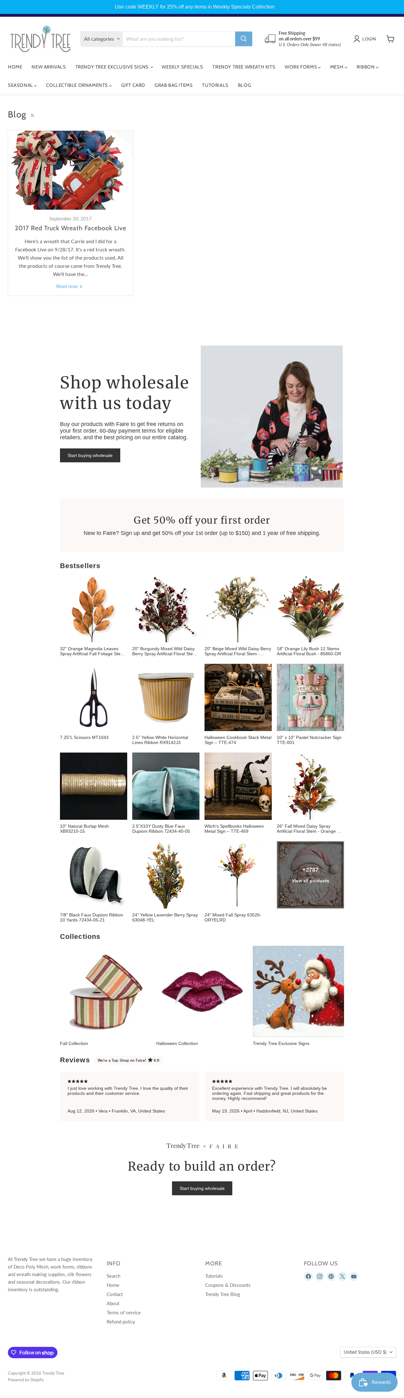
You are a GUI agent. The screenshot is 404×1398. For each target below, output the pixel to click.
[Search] (243, 39)
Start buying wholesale (90, 455)
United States (365, 1352)
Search (113, 1276)
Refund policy (121, 1321)
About (113, 1303)
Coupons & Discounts (228, 1285)
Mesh (337, 67)
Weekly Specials (182, 67)
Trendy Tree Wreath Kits (243, 67)
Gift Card (133, 85)
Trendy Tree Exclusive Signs (112, 67)
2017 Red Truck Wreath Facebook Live (70, 228)
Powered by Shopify (26, 1379)
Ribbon (366, 67)
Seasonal (21, 85)
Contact (115, 1294)
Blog (244, 85)
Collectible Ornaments (77, 85)
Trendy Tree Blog (222, 1294)
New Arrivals (49, 67)
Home (15, 67)
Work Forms (301, 67)
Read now (67, 286)
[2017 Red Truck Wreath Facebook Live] (70, 170)
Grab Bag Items (174, 85)
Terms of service (124, 1312)
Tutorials (215, 85)
